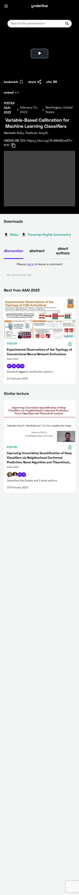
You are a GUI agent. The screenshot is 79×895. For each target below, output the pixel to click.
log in (30, 264)
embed (9, 92)
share (32, 82)
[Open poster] (10, 40)
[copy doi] (15, 145)
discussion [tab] (13, 250)
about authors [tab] (63, 250)
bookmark (11, 82)
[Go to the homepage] (39, 6)
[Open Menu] (6, 6)
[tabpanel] (39, 269)
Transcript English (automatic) (49, 234)
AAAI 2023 (31, 290)
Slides (14, 234)
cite (49, 82)
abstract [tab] (36, 250)
